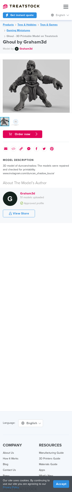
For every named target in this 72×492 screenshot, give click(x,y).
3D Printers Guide (49, 458)
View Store (20, 213)
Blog (5, 464)
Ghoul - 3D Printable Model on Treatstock (32, 36)
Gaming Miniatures (18, 30)
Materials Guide (48, 464)
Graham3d (26, 48)
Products (8, 24)
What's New (46, 475)
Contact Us (9, 470)
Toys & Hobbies (26, 24)
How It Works (10, 458)
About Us (8, 452)
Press (6, 475)
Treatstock (21, 6)
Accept (61, 484)
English (61, 15)
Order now (22, 134)
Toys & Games (49, 24)
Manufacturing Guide (51, 452)
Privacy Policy (11, 487)
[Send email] (6, 149)
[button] (68, 63)
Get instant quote (21, 15)
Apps (42, 470)
